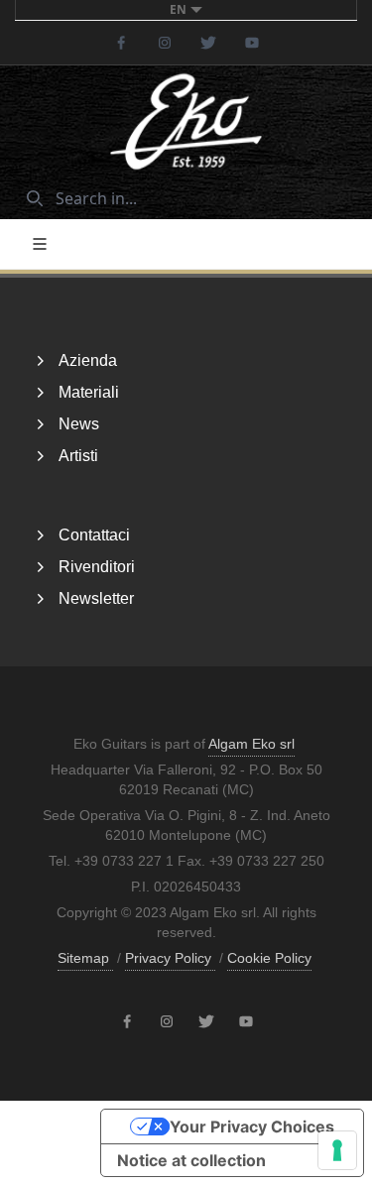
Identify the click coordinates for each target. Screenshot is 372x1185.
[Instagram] (164, 42)
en (178, 9)
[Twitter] (208, 42)
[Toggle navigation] (39, 244)
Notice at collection (191, 1160)
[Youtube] (252, 42)
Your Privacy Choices (252, 1126)
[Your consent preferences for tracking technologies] (337, 1150)
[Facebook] (121, 42)
